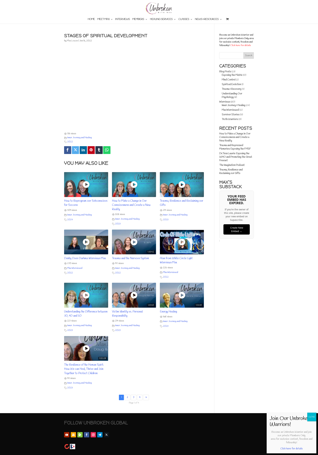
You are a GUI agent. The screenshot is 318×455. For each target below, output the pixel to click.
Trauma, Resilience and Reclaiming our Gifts (231, 171)
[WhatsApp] (106, 150)
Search (248, 55)
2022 (70, 141)
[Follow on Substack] (73, 434)
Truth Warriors (230, 119)
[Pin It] (91, 150)
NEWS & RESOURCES (207, 19)
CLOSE (312, 417)
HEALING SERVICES (161, 19)
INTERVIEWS (122, 19)
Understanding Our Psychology (232, 95)
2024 (70, 219)
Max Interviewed (74, 268)
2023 (118, 223)
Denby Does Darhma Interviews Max (85, 258)
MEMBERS (138, 19)
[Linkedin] (83, 150)
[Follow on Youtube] (66, 434)
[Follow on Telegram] (100, 434)
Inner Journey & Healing (233, 105)
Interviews (224, 101)
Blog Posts (225, 71)
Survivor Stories (230, 114)
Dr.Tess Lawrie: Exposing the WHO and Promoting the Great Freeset (235, 157)
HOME (91, 19)
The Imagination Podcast (232, 165)
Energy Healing (168, 312)
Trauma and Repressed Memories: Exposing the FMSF (235, 147)
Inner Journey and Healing (79, 137)
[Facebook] (67, 150)
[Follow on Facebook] (86, 434)
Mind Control (229, 79)
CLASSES (183, 19)
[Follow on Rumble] (80, 434)
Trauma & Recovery (231, 89)
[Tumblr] (99, 150)
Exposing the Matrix (232, 75)
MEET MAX (103, 19)
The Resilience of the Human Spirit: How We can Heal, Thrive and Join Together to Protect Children (84, 369)
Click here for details (240, 45)
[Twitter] (75, 150)
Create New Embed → (236, 229)
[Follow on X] (106, 434)
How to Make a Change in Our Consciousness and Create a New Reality (131, 205)
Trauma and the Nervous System (130, 258)
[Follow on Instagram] (93, 434)
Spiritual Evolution (231, 84)
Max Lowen (72, 40)
